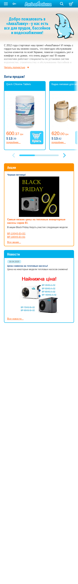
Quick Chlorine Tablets (18, 84)
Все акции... (14, 242)
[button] (64, 155)
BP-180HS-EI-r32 (16, 237)
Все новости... (15, 318)
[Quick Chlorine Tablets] (25, 128)
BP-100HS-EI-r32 (16, 233)
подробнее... (13, 142)
